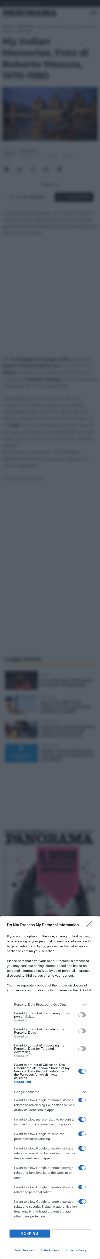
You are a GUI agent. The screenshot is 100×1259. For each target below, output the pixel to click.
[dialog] (50, 1087)
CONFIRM (29, 1233)
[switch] (82, 1014)
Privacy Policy (76, 1250)
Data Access (50, 1250)
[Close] (91, 925)
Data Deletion (24, 1250)
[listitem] (50, 1004)
